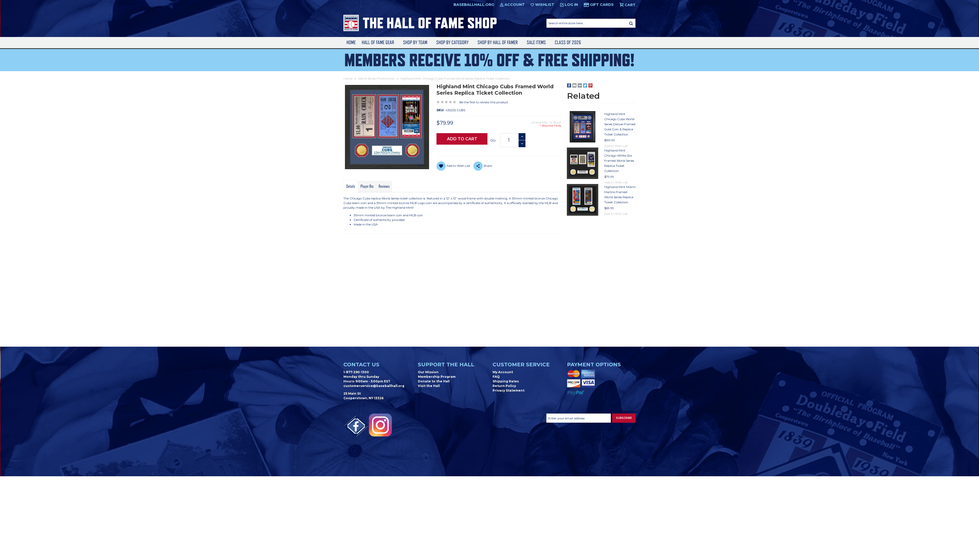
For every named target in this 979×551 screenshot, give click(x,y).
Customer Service (521, 364)
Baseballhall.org (474, 4)
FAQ (496, 377)
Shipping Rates (506, 381)
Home (351, 42)
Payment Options (594, 364)
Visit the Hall (429, 386)
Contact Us (361, 364)
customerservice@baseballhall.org (373, 386)
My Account (503, 372)
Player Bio (366, 186)
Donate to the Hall (434, 381)
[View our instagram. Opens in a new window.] (380, 425)
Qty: (493, 140)
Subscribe (624, 418)
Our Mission (428, 372)
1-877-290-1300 (356, 372)
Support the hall (446, 364)
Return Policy (504, 386)
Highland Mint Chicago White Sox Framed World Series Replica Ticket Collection (619, 160)
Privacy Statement (508, 390)
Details (350, 186)
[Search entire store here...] (631, 23)
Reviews (384, 186)
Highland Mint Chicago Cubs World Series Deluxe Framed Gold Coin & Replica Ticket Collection (619, 124)
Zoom (421, 165)
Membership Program (437, 377)
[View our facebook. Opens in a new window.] (356, 426)
